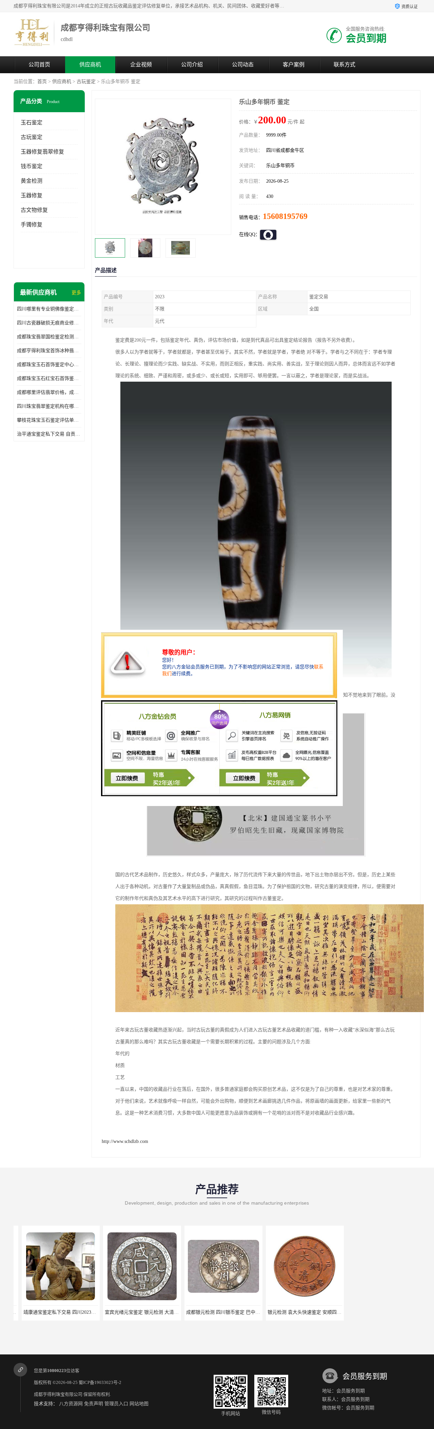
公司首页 (39, 64)
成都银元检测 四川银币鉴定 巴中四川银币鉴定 (227, 1312)
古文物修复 (34, 210)
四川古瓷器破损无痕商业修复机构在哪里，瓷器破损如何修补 (49, 322)
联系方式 (344, 64)
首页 (42, 81)
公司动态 (243, 64)
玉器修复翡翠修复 (42, 152)
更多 (76, 292)
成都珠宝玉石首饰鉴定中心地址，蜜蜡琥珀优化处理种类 (49, 364)
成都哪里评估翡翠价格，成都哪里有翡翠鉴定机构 (49, 392)
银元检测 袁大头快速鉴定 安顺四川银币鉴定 (305, 1312)
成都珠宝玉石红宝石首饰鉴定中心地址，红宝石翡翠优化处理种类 (49, 378)
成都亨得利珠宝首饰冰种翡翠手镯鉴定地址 (49, 350)
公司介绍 (192, 64)
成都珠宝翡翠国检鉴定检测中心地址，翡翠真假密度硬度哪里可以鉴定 (49, 336)
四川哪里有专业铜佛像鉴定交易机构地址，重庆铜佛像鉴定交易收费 (49, 308)
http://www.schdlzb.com (125, 1141)
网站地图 (139, 1403)
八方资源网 (71, 1403)
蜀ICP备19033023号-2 (100, 1382)
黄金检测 (31, 181)
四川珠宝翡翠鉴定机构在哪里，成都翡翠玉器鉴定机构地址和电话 (49, 406)
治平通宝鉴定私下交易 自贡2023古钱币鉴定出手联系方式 (49, 434)
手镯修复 (31, 224)
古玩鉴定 (86, 81)
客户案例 (293, 64)
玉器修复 (31, 195)
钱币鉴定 (31, 166)
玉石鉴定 (31, 122)
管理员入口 (116, 1403)
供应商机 (90, 64)
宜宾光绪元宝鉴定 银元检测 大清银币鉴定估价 (145, 1312)
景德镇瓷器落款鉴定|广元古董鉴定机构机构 (386, 1312)
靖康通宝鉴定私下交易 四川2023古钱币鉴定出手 (65, 1312)
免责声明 (93, 1403)
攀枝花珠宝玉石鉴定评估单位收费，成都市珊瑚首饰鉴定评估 (49, 420)
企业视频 (141, 64)
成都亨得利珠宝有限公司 (58, 1394)
